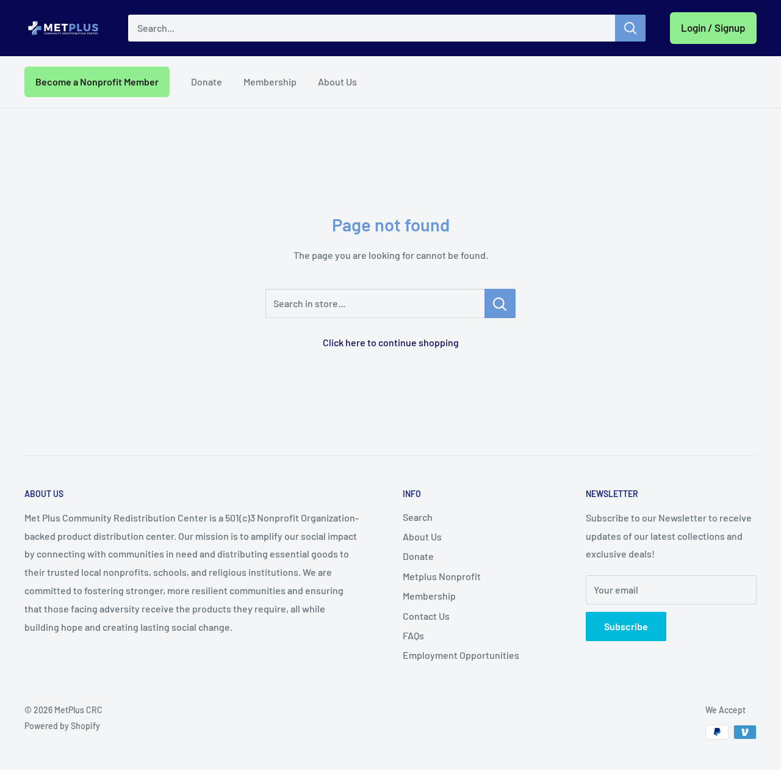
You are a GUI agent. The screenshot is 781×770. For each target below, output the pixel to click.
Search (418, 517)
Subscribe (626, 626)
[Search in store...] (500, 303)
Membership (270, 81)
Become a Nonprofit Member (97, 81)
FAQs (413, 635)
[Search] (630, 28)
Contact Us (426, 616)
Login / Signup (713, 27)
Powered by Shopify (62, 726)
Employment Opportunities (461, 655)
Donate (206, 81)
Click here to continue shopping (391, 342)
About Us (337, 81)
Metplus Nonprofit (442, 576)
